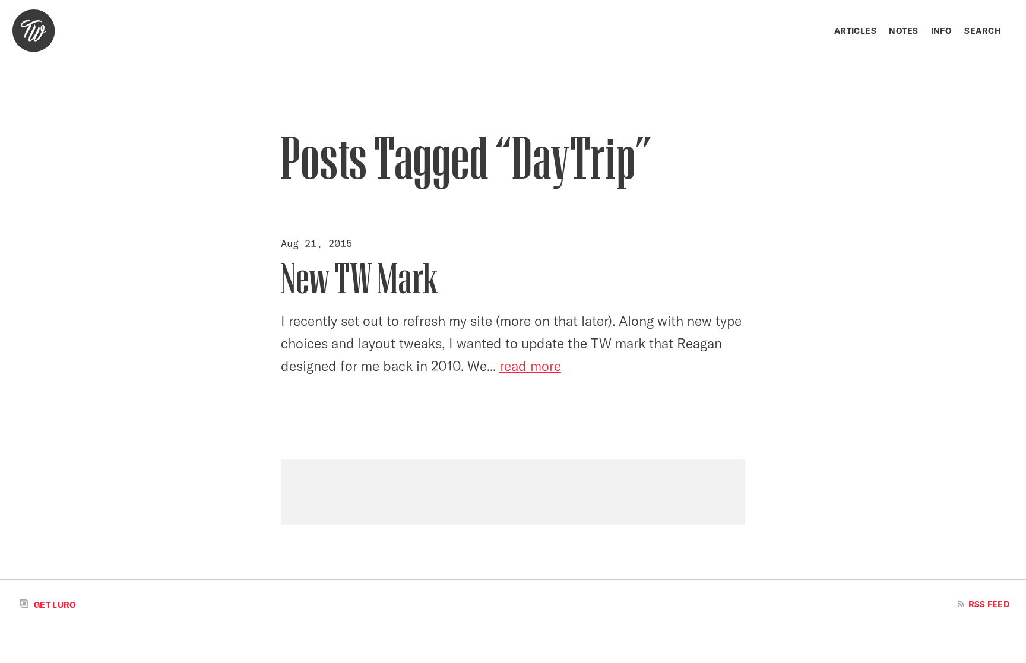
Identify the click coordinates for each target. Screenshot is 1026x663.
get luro (54, 604)
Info (941, 31)
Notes (903, 31)
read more (530, 366)
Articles (855, 31)
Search (982, 31)
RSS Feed (987, 604)
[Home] (33, 30)
